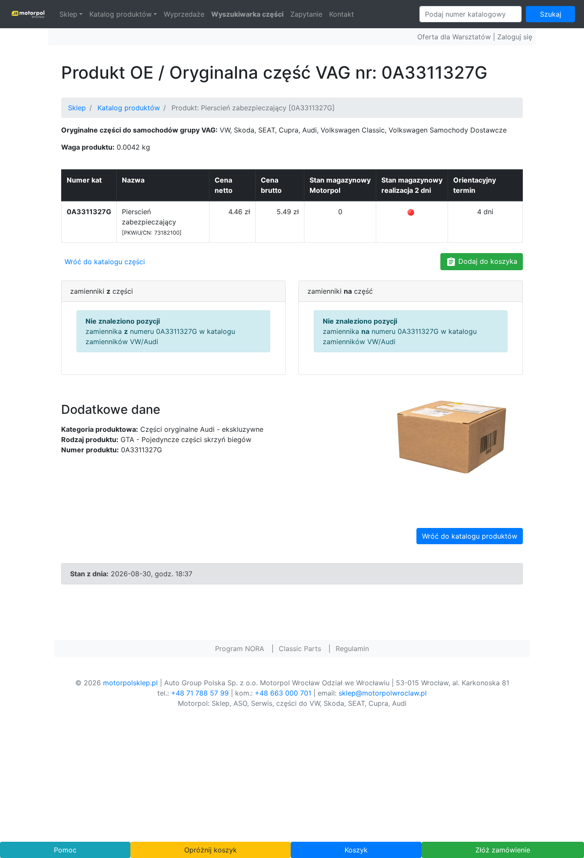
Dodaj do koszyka (486, 261)
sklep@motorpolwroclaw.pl (383, 693)
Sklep (68, 14)
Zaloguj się (514, 36)
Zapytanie (306, 14)
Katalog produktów (120, 14)
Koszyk (356, 850)
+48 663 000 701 (283, 693)
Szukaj (550, 14)
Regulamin (352, 648)
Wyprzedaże (184, 14)
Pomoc (65, 850)
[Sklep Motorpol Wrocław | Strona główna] (28, 14)
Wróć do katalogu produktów (469, 536)
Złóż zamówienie (502, 850)
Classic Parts (300, 648)
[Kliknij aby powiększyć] (450, 439)
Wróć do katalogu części (105, 261)
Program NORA (239, 648)
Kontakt (341, 14)
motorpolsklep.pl (130, 682)
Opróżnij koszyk (210, 850)
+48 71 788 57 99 (200, 693)
